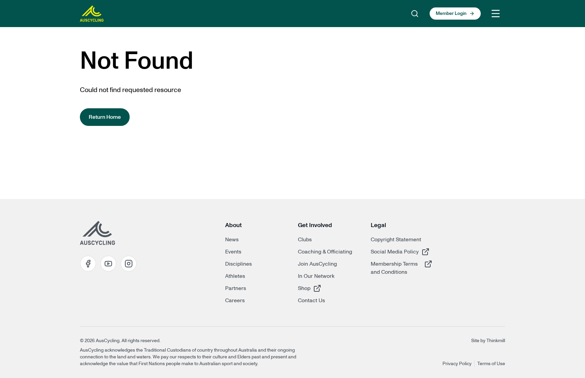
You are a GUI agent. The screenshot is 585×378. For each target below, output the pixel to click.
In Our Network (316, 276)
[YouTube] (108, 263)
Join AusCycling (317, 264)
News (232, 239)
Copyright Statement (396, 239)
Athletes (235, 276)
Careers (235, 300)
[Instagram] (129, 263)
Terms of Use (491, 363)
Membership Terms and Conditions (395, 268)
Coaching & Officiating (325, 251)
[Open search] (414, 13)
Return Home (105, 117)
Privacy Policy (457, 363)
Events (233, 251)
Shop (322, 288)
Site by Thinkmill (488, 340)
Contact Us (311, 300)
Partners (235, 288)
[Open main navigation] (495, 13)
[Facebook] (88, 263)
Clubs (305, 239)
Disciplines (238, 264)
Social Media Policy (395, 251)
